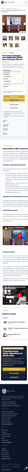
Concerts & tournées (6, 417)
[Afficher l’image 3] (17, 38)
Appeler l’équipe (14, 107)
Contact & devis (5, 456)
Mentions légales (5, 466)
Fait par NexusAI (6, 469)
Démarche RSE (5, 452)
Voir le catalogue (14, 373)
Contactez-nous (14, 100)
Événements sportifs (6, 422)
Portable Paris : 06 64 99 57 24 (9, 403)
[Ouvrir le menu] (25, 2)
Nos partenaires (5, 454)
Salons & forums (5, 420)
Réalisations (5, 450)
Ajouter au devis (14, 96)
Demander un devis (14, 104)
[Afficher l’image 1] (4, 38)
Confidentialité (16, 466)
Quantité (5, 86)
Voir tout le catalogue (6, 442)
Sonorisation (5, 430)
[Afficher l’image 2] (11, 38)
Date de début (6, 74)
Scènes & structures (6, 434)
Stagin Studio (5, 440)
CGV (11, 466)
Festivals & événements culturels (9, 413)
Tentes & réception (6, 436)
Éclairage (4, 432)
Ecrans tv (15, 8)
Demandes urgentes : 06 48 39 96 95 (10, 405)
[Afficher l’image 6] (11, 45)
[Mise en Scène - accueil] (8, 2)
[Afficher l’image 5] (4, 45)
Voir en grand (22, 32)
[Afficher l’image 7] (17, 45)
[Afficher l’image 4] (23, 38)
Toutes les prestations (7, 424)
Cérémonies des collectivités (8, 415)
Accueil (3, 8)
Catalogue (8, 8)
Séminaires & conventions (8, 411)
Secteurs (4, 448)
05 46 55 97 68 (14, 377)
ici (24, 280)
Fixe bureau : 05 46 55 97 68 (8, 402)
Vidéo (3, 438)
